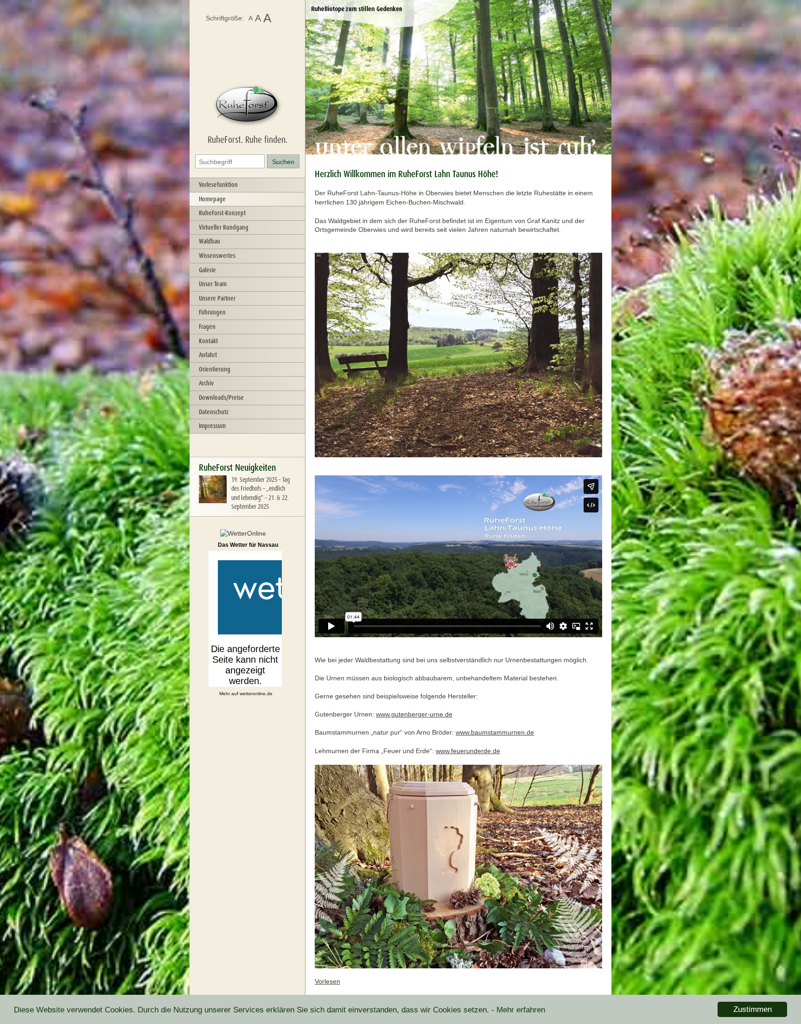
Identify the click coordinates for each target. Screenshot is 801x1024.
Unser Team (213, 284)
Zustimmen (752, 1009)
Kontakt (208, 341)
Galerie (207, 270)
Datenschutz (214, 412)
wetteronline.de (256, 693)
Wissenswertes (217, 255)
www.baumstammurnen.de (495, 732)
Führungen (212, 312)
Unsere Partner (217, 298)
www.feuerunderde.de (468, 751)
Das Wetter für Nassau (248, 545)
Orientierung (214, 369)
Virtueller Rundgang (223, 227)
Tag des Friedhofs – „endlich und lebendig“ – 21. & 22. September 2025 (260, 493)
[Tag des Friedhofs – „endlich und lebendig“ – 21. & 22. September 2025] (213, 501)
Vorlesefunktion (218, 184)
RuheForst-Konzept (222, 213)
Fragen (207, 326)
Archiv (206, 383)
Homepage (212, 199)
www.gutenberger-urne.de (414, 714)
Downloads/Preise (221, 397)
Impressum (212, 426)
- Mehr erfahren (518, 1009)
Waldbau (209, 241)
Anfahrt (208, 355)
